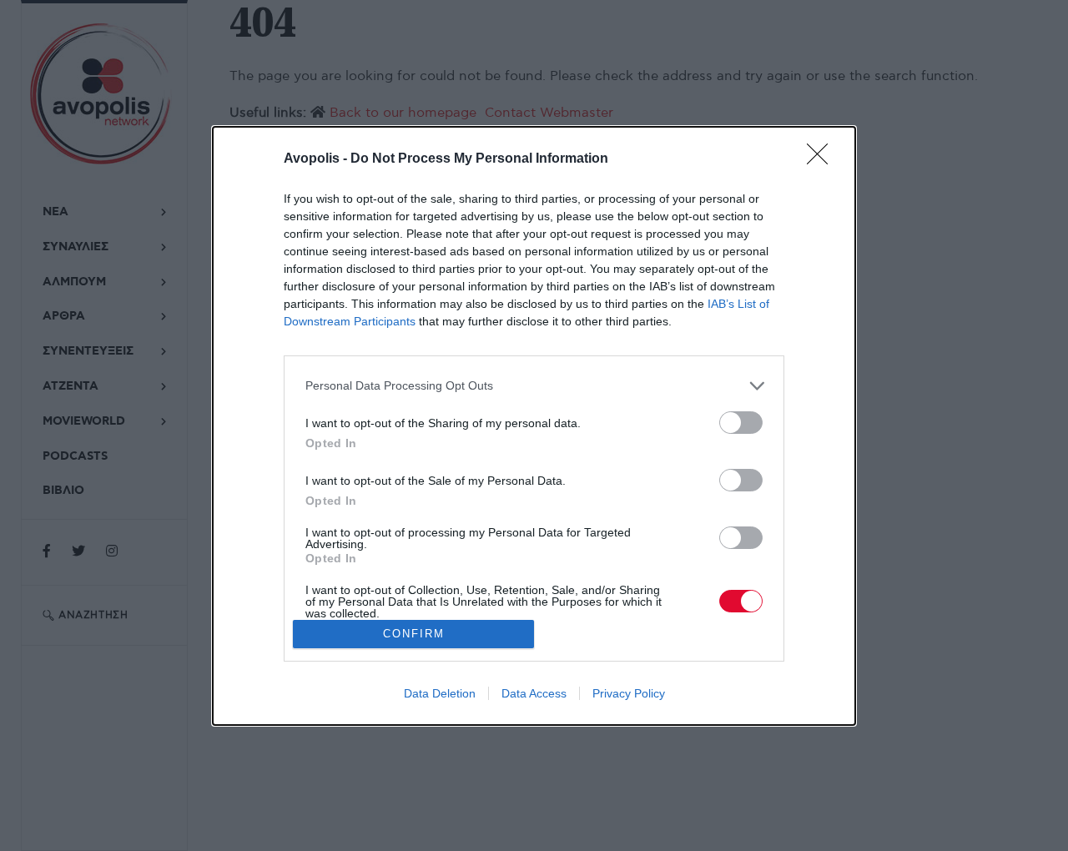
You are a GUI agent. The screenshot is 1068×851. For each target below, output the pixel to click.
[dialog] (534, 426)
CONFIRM (414, 633)
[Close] (823, 159)
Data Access (534, 693)
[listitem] (534, 386)
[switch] (741, 422)
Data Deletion (440, 693)
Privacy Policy (628, 693)
